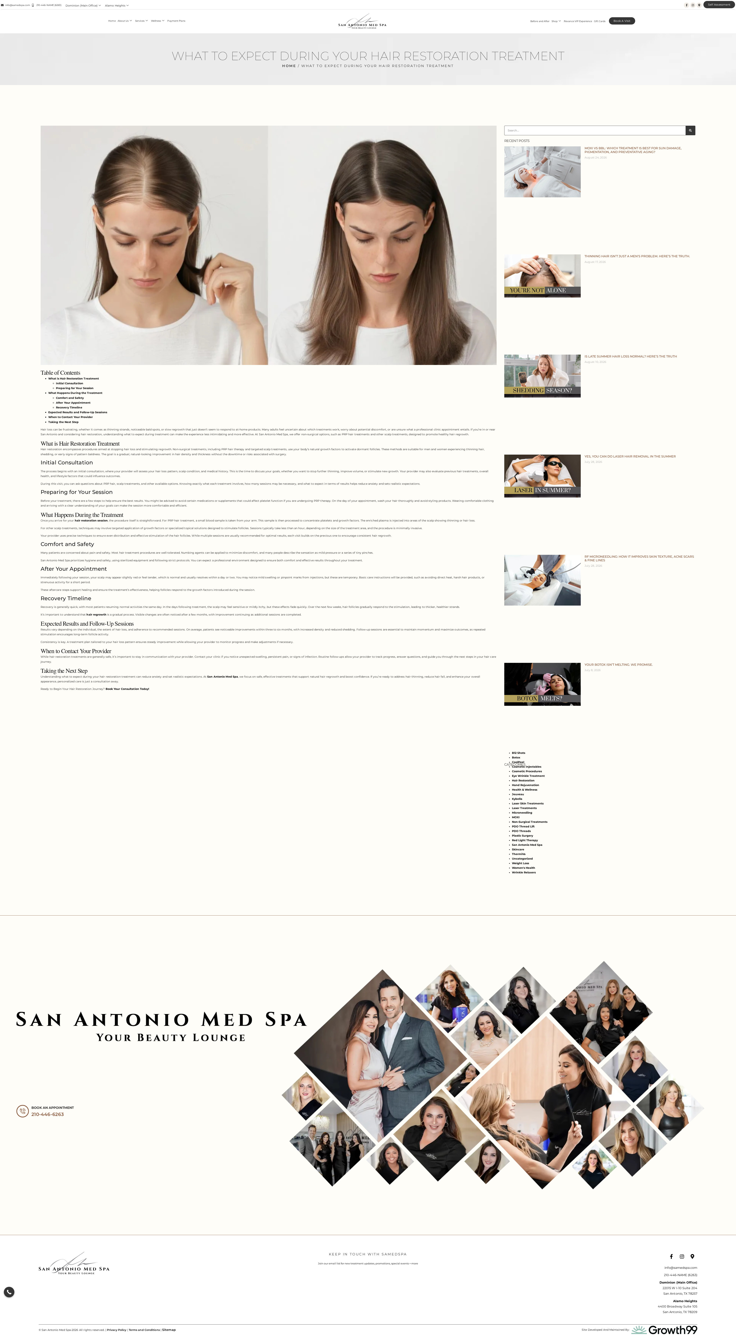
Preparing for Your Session (75, 388)
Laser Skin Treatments (528, 803)
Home (112, 20)
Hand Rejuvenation (525, 785)
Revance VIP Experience (578, 21)
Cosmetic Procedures (527, 771)
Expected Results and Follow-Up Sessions (77, 412)
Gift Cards (599, 21)
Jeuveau (518, 794)
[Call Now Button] (9, 1292)
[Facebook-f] (686, 5)
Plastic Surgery (522, 835)
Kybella (517, 799)
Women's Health (523, 868)
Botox (516, 757)
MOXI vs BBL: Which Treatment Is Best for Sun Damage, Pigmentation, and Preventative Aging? (633, 150)
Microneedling (522, 812)
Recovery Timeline (69, 407)
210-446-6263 (47, 1114)
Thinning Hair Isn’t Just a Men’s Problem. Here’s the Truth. (637, 256)
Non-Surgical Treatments (529, 822)
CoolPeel (518, 762)
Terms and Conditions (144, 1330)
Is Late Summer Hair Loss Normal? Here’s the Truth (631, 356)
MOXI (516, 817)
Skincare (518, 849)
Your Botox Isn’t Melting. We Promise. (619, 664)
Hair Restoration (523, 780)
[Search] (690, 130)
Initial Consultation (69, 383)
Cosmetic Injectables (526, 766)
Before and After (540, 21)
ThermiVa (519, 854)
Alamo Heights (115, 5)
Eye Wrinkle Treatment (528, 776)
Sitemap (169, 1330)
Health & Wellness (524, 789)
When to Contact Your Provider (70, 417)
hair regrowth (96, 614)
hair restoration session (91, 520)
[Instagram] (693, 5)
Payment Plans (176, 20)
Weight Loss (520, 863)
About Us (123, 20)
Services (140, 20)
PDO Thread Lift (523, 826)
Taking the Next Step (63, 422)
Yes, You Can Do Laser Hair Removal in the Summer (630, 456)
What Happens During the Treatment (75, 393)
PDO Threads (521, 831)
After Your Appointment (73, 402)
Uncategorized (522, 858)
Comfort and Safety (70, 398)
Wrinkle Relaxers (524, 872)
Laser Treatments (524, 808)
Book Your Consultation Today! (128, 689)
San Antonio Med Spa (222, 676)
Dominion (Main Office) (82, 5)
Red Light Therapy (525, 840)
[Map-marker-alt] (699, 5)
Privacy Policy (116, 1330)
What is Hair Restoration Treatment (73, 378)
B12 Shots (518, 753)
